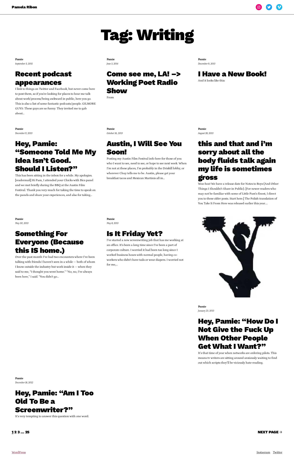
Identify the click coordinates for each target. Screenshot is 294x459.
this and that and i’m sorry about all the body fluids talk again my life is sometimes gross (237, 160)
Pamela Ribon (24, 7)
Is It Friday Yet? (135, 233)
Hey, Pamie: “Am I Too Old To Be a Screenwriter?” (54, 401)
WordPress (19, 452)
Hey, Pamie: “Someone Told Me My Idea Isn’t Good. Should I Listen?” (55, 156)
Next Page (270, 432)
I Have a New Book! (232, 74)
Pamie (19, 59)
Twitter (277, 452)
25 (27, 432)
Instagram (263, 452)
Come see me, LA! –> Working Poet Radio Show (144, 82)
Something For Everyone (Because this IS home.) (49, 242)
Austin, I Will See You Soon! (144, 147)
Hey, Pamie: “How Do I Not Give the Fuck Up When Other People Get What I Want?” (238, 334)
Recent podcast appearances (43, 78)
